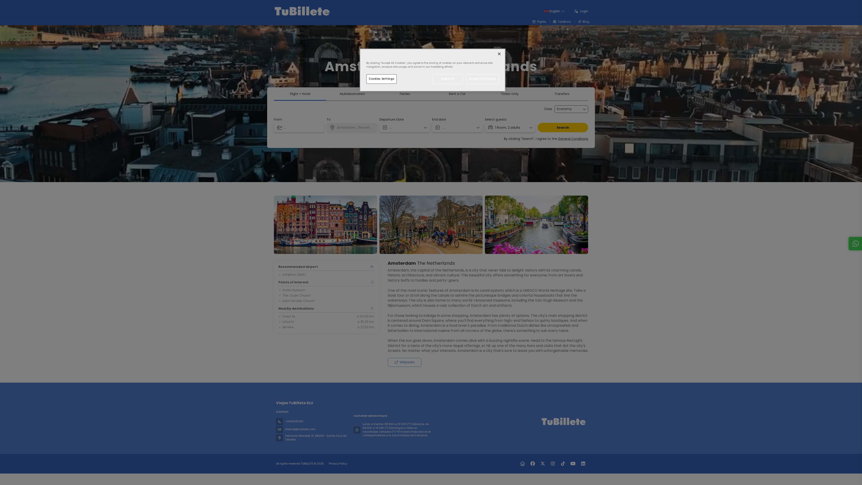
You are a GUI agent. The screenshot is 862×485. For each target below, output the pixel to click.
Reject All (448, 79)
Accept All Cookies (482, 79)
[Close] (499, 54)
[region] (433, 70)
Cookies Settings (381, 79)
